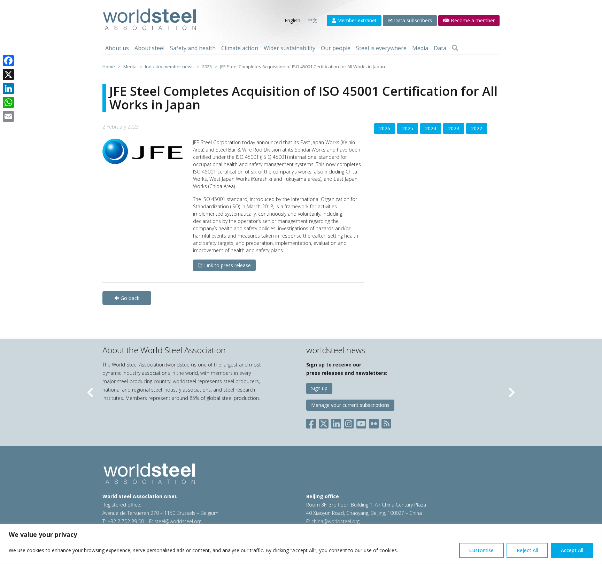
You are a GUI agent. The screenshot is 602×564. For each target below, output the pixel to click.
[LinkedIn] (8, 88)
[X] (8, 75)
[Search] (455, 48)
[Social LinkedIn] (336, 422)
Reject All (527, 550)
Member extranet (356, 20)
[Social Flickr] (374, 422)
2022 (476, 128)
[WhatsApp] (8, 102)
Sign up (319, 388)
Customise (481, 550)
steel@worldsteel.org (177, 521)
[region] (301, 544)
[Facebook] (8, 61)
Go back (129, 298)
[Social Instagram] (349, 422)
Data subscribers (412, 20)
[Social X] (324, 422)
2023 (453, 128)
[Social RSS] (386, 422)
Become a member (472, 20)
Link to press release (227, 265)
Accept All (572, 550)
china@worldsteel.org (335, 521)
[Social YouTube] (361, 422)
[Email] (8, 116)
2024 (430, 128)
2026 (384, 128)
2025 (407, 128)
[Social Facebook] (312, 422)
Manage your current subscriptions (350, 405)
